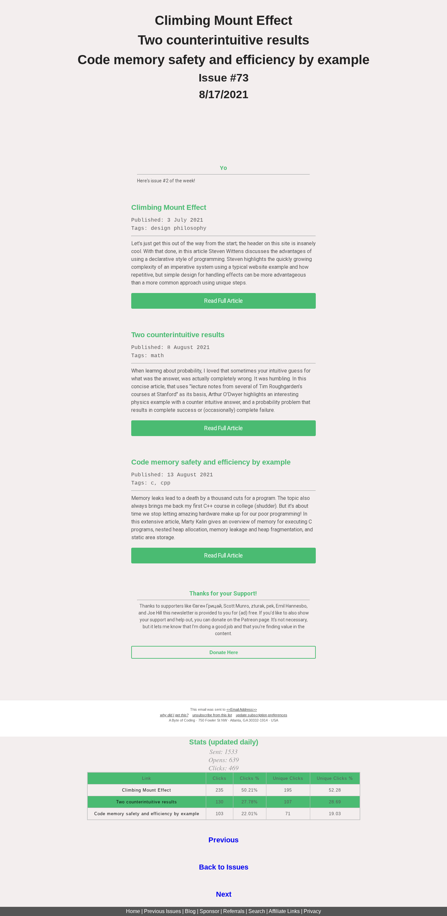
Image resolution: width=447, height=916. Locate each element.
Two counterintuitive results (177, 335)
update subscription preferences (261, 715)
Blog (190, 911)
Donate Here (223, 652)
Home (133, 911)
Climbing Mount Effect (168, 207)
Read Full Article (223, 301)
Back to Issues (223, 867)
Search (256, 911)
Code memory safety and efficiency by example (211, 462)
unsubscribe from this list (212, 715)
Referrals (233, 911)
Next (223, 894)
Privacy (312, 911)
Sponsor (209, 911)
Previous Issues (162, 911)
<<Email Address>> (241, 709)
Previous (223, 840)
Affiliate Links (284, 911)
